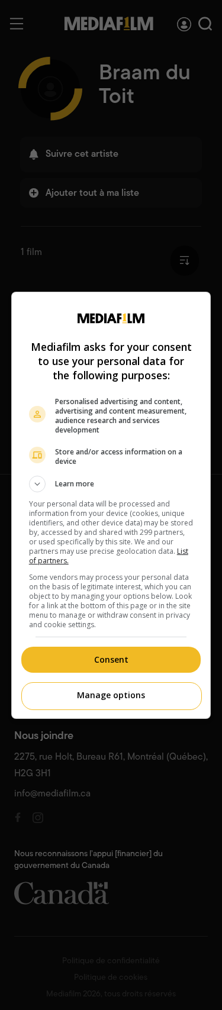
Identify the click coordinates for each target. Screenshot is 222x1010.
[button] (111, 484)
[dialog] (111, 505)
